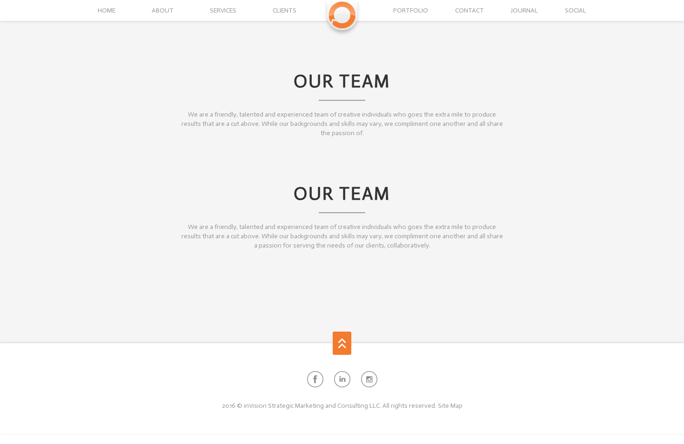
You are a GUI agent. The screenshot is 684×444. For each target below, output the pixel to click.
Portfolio (410, 10)
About (163, 10)
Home (106, 10)
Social (575, 10)
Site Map (450, 406)
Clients (284, 10)
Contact (469, 10)
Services (223, 10)
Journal (524, 10)
